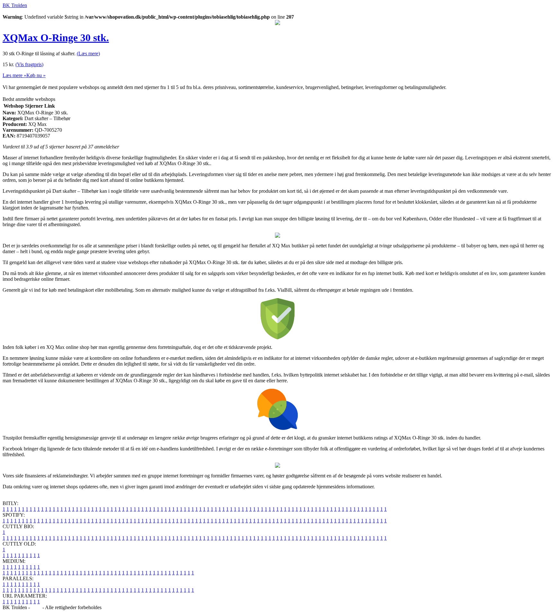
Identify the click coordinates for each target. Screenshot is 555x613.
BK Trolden (15, 5)
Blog (36, 607)
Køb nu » (36, 75)
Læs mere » (14, 75)
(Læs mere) (88, 53)
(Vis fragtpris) (29, 64)
